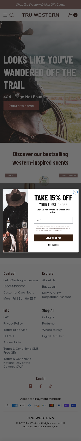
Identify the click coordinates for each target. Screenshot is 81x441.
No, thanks (53, 245)
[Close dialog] (75, 192)
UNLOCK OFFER (53, 237)
